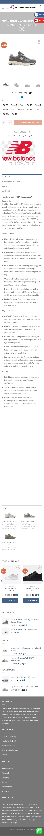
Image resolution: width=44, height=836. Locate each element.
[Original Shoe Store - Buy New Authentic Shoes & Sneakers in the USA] (22, 7)
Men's (22, 25)
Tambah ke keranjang (28, 122)
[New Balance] (18, 151)
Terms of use (7, 786)
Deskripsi (6, 177)
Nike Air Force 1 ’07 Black (33, 589)
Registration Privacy (10, 750)
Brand (4, 186)
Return (4, 754)
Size (4, 101)
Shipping (5, 777)
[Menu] (3, 8)
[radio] (5, 105)
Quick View (9, 600)
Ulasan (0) (6, 191)
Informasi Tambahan (11, 182)
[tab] (22, 176)
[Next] (38, 59)
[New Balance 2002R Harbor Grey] (29, 515)
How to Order (7, 768)
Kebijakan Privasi (9, 741)
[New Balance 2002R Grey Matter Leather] (10, 515)
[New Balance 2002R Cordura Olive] (10, 536)
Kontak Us (6, 791)
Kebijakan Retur (8, 745)
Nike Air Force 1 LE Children (11, 589)
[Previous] (5, 59)
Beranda (11, 25)
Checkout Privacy (9, 736)
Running (32, 25)
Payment (5, 773)
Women (33, 136)
